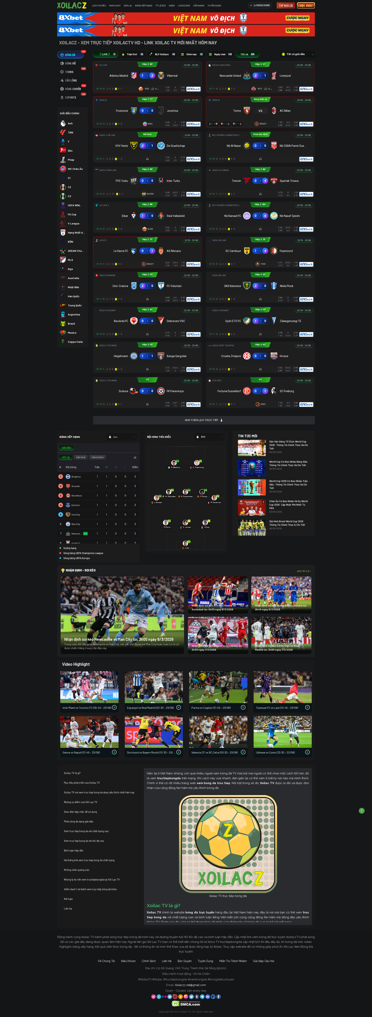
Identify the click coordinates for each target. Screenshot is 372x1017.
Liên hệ (68, 908)
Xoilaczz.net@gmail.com (190, 985)
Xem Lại (128, 5)
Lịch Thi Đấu (99, 5)
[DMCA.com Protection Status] (186, 1003)
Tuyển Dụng (214, 5)
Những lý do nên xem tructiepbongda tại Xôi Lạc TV (92, 879)
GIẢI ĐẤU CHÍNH (69, 113)
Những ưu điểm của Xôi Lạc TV (80, 802)
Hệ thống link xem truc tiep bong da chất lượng (89, 860)
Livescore (184, 5)
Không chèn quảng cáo (76, 869)
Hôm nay (194, 54)
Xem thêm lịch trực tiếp (201, 420)
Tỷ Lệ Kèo (160, 5)
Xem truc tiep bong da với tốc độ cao (84, 840)
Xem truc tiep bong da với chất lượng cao (86, 831)
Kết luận (68, 898)
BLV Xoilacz (165, 54)
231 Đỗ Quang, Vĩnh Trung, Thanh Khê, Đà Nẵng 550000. (191, 968)
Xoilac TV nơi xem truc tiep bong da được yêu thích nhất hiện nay (99, 792)
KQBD (172, 5)
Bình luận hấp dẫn (73, 850)
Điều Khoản (128, 961)
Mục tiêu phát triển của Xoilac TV (82, 782)
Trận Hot (135, 54)
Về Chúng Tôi (106, 961)
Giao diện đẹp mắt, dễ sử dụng (80, 811)
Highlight (115, 5)
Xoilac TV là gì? (72, 773)
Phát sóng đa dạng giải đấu (78, 821)
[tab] (70, 54)
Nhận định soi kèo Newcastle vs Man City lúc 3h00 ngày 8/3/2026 (119, 639)
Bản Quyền (185, 961)
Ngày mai (223, 54)
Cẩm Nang (198, 5)
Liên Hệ (166, 961)
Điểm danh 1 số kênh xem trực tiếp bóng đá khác (90, 889)
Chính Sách (149, 961)
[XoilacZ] (72, 5)
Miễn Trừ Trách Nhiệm (233, 961)
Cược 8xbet (306, 5)
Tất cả (247, 54)
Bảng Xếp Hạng (143, 5)
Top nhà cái (286, 5)
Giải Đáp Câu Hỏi (263, 961)
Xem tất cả (303, 571)
